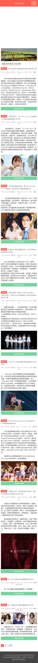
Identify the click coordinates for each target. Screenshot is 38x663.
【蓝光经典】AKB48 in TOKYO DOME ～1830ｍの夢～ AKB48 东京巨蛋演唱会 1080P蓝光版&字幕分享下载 (19, 295)
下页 (10, 645)
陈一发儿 (20, 584)
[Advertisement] (19, 26)
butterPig (15, 655)
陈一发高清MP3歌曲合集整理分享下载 (20, 605)
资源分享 (4, 68)
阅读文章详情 (19, 108)
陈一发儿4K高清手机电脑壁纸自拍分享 (20, 579)
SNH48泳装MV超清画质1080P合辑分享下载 (22, 69)
